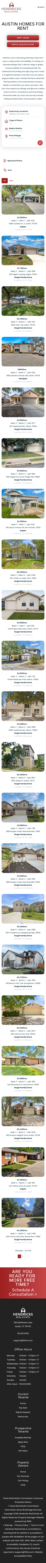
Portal (23, 1403)
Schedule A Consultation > (23, 1292)
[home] (11, 7)
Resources (23, 1416)
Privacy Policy (21, 1525)
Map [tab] (11, 180)
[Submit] (40, 142)
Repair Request (23, 1412)
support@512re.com (23, 1340)
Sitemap (9, 1525)
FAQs (23, 1446)
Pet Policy (23, 1450)
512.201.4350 (23, 1333)
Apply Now (23, 1442)
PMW (29, 1521)
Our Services (23, 1476)
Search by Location (18, 111)
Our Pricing (23, 1480)
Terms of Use (37, 1525)
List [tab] (4, 180)
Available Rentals (23, 1437)
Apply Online (23, 38)
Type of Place (15, 120)
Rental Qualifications (23, 44)
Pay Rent (23, 1407)
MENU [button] (41, 7)
